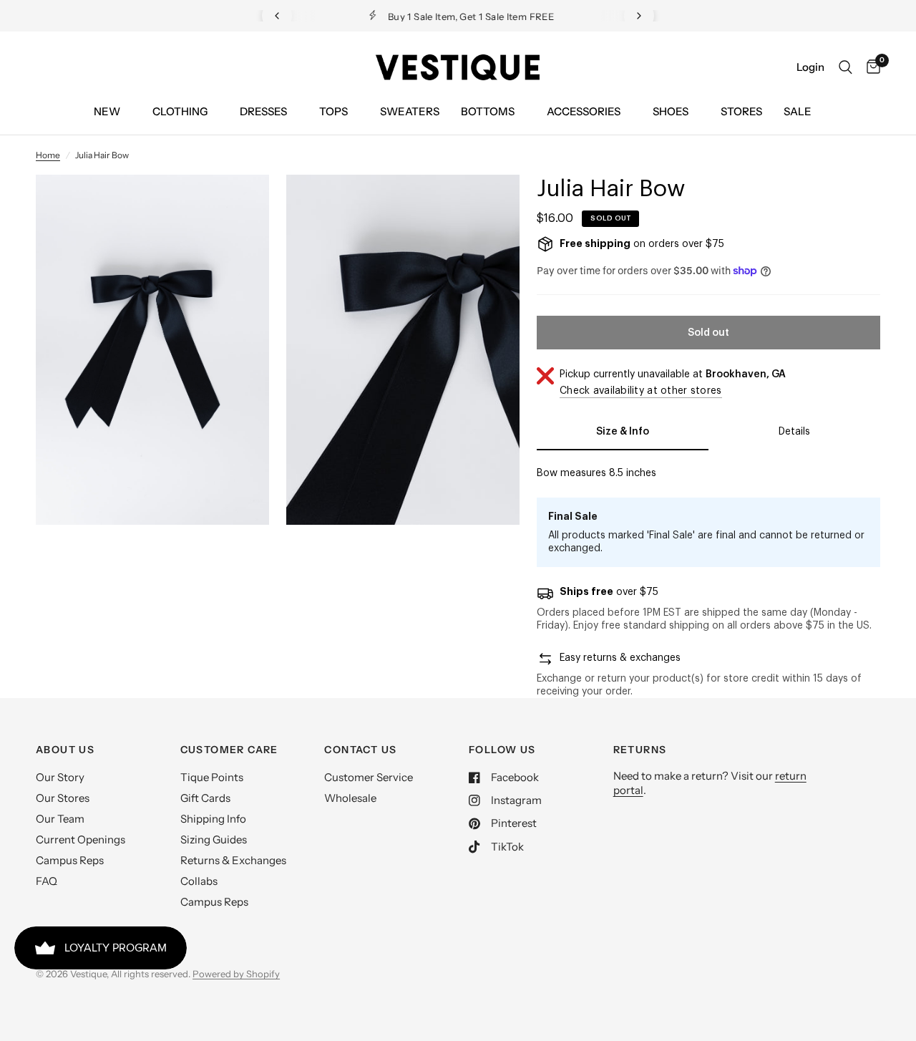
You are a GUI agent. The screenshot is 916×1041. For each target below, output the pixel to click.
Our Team (60, 818)
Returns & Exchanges (233, 860)
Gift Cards (205, 798)
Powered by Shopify (236, 973)
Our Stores (62, 798)
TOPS (333, 111)
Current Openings (80, 839)
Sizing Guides (213, 839)
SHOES (670, 111)
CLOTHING (180, 111)
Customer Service (368, 777)
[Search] (845, 67)
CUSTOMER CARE (229, 750)
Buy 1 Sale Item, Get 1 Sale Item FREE (469, 16)
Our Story (60, 777)
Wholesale (350, 798)
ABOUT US (65, 750)
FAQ (46, 881)
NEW (107, 111)
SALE (798, 111)
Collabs (199, 881)
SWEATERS (409, 111)
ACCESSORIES (583, 111)
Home (48, 155)
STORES (741, 111)
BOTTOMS (488, 111)
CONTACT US (360, 750)
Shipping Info (213, 818)
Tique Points (211, 777)
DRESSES (263, 111)
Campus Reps (70, 860)
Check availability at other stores (641, 391)
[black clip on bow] (239, 204)
